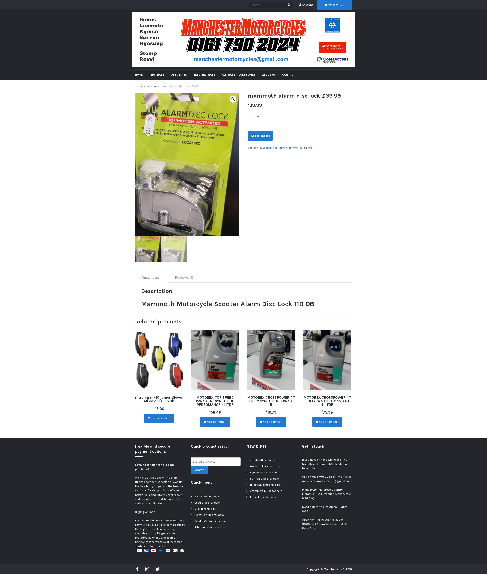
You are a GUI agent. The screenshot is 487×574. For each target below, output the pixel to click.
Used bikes (179, 74)
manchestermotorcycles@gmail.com (326, 481)
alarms (308, 147)
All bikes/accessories (239, 74)
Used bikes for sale (207, 502)
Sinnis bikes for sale (263, 460)
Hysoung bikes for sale (265, 484)
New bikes (156, 74)
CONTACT (288, 74)
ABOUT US (269, 74)
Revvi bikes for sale (263, 497)
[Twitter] (158, 569)
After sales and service (209, 527)
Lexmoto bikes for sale (265, 466)
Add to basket (260, 135)
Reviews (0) (185, 277)
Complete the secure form (166, 495)
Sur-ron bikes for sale (264, 478)
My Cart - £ (335, 4)
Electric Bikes (204, 74)
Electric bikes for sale (209, 515)
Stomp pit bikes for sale (266, 491)
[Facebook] (138, 569)
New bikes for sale (206, 496)
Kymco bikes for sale (264, 472)
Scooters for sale (205, 508)
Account (307, 4)
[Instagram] (147, 569)
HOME (139, 74)
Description (152, 277)
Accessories (151, 86)
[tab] (151, 278)
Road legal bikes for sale (210, 521)
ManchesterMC (288, 147)
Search (199, 470)
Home (138, 86)
